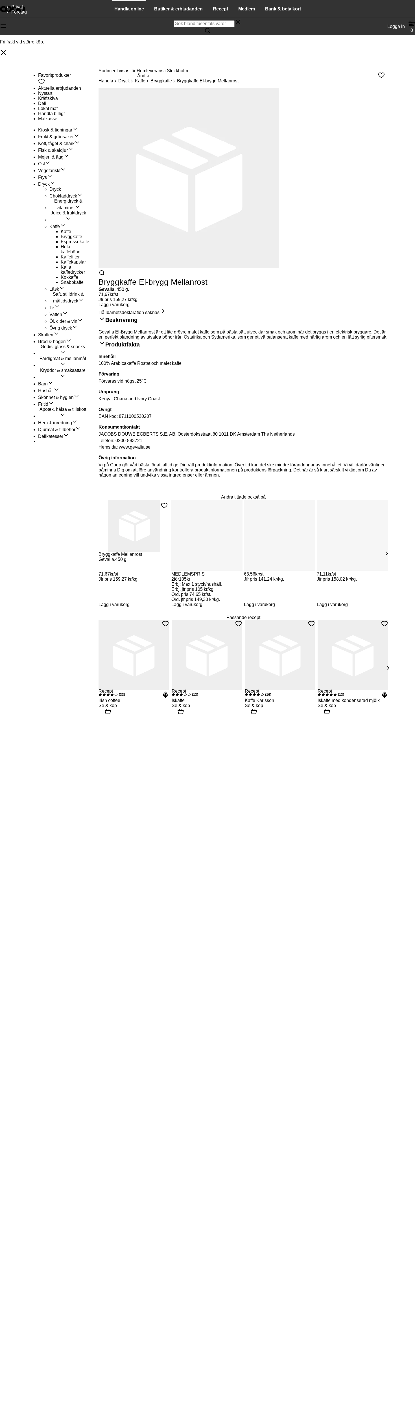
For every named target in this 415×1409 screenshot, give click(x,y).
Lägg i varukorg (114, 304)
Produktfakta (122, 344)
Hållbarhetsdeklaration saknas (129, 312)
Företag (19, 12)
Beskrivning (121, 320)
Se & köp (108, 705)
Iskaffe (178, 700)
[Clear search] (238, 22)
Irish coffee (109, 700)
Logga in (396, 26)
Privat (17, 7)
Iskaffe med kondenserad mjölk (349, 700)
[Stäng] (3, 53)
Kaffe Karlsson (259, 700)
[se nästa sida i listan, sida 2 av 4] (386, 553)
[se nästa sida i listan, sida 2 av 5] (388, 668)
